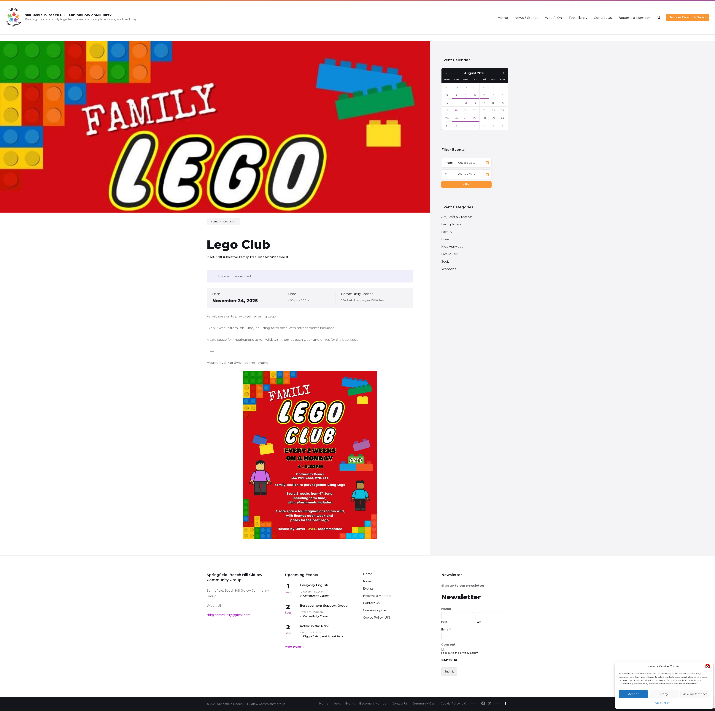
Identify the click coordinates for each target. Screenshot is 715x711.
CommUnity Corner (357, 294)
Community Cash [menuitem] (424, 703)
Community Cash (375, 610)
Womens (448, 269)
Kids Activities (268, 257)
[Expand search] (658, 17)
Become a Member (377, 596)
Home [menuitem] (323, 703)
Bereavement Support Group (324, 605)
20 (474, 110)
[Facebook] (483, 704)
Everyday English (314, 585)
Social (283, 257)
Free (253, 257)
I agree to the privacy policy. (459, 652)
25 (456, 117)
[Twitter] (490, 704)
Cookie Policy (662, 702)
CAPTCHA (449, 660)
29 (465, 87)
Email (446, 629)
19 (465, 110)
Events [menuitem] (350, 703)
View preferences (694, 694)
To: (447, 174)
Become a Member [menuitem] (373, 703)
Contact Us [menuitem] (400, 703)
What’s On (229, 221)
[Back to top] (505, 703)
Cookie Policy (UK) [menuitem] (453, 703)
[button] (707, 666)
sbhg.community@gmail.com (228, 615)
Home (214, 221)
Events (368, 588)
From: (448, 162)
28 (456, 87)
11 (456, 102)
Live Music (449, 254)
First (444, 622)
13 (475, 102)
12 (465, 102)
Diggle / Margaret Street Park (323, 636)
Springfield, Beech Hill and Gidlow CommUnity (68, 15)
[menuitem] (503, 18)
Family (244, 257)
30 (474, 87)
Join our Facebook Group (688, 17)
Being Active (451, 224)
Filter (466, 184)
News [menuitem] (337, 703)
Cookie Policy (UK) (376, 617)
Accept (633, 694)
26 (465, 117)
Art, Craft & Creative (224, 257)
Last (479, 622)
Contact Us (371, 603)
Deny (664, 694)
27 (474, 117)
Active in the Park (314, 626)
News (367, 581)
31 (484, 87)
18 (456, 110)
